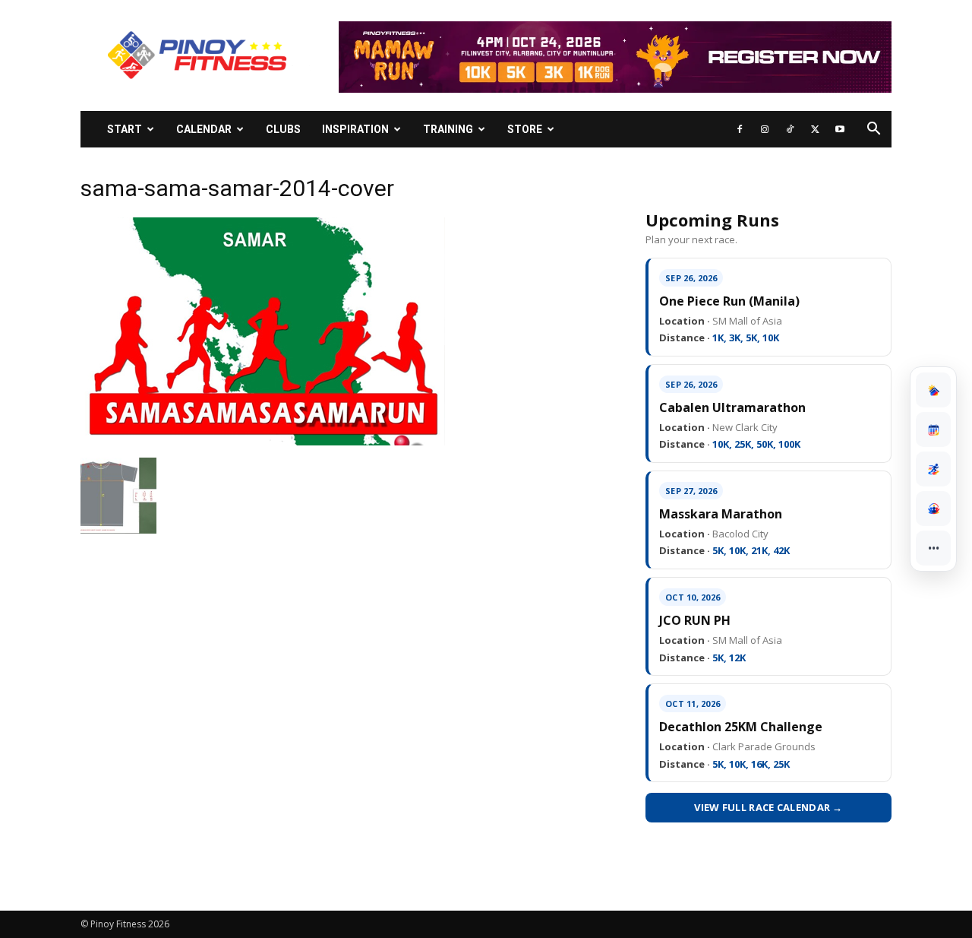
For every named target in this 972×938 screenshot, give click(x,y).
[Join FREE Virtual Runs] (933, 469)
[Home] (933, 389)
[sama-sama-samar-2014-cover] (262, 442)
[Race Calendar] (933, 429)
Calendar (204, 129)
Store (524, 129)
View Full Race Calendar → (768, 807)
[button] (873, 130)
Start (124, 129)
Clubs (283, 129)
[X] (814, 129)
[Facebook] (739, 129)
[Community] (933, 508)
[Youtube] (839, 129)
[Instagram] (764, 129)
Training (448, 129)
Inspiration (355, 129)
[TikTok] (789, 129)
